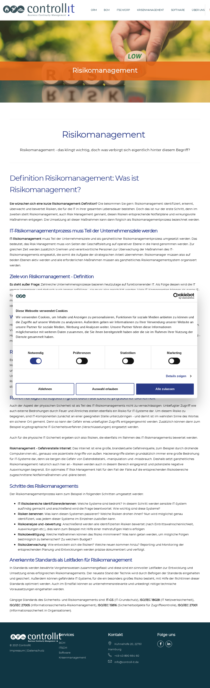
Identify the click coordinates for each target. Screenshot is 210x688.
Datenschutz (35, 650)
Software (178, 10)
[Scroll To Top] (203, 683)
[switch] (82, 361)
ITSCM (63, 648)
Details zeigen (176, 376)
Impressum (17, 650)
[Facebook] (160, 644)
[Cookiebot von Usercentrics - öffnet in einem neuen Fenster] (176, 296)
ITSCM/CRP (123, 10)
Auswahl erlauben (105, 389)
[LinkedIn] (168, 644)
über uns (198, 10)
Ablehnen (45, 389)
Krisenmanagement (150, 10)
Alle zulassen (165, 389)
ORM (94, 10)
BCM (107, 10)
